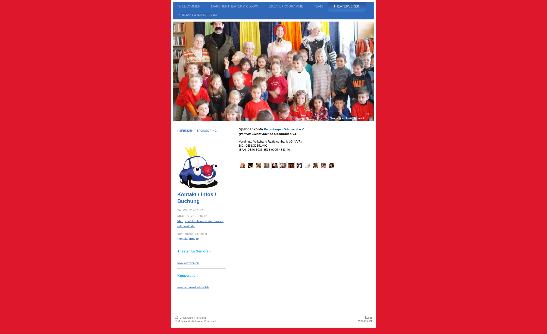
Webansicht (365, 320)
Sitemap (202, 317)
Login (368, 317)
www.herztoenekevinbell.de (193, 287)
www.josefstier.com (188, 263)
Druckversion (187, 317)
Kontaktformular (188, 238)
